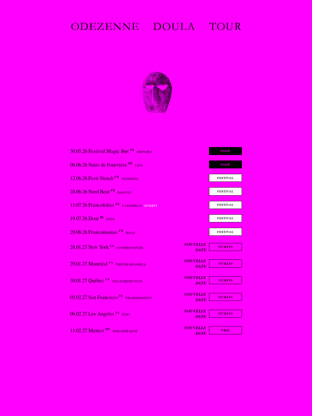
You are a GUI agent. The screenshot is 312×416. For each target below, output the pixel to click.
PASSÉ (226, 151)
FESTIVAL (225, 178)
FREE (225, 330)
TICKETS (225, 247)
